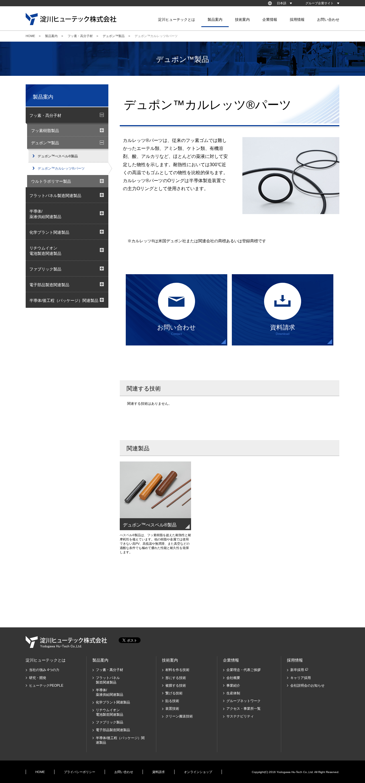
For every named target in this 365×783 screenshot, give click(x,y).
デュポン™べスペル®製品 (58, 156)
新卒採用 (297, 670)
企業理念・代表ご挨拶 (243, 670)
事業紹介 (233, 686)
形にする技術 (175, 678)
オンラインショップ (198, 772)
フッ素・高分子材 (80, 36)
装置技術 (172, 709)
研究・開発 (37, 678)
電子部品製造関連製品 (113, 730)
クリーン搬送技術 (179, 716)
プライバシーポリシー (79, 772)
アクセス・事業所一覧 (243, 709)
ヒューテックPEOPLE (46, 686)
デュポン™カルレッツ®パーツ (61, 168)
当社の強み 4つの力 (44, 670)
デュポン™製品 (114, 36)
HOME (30, 36)
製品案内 (51, 36)
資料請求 (158, 772)
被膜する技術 (175, 686)
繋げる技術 (173, 693)
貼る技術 (172, 701)
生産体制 (233, 693)
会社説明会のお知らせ (307, 686)
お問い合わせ (328, 19)
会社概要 (233, 678)
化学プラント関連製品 (113, 702)
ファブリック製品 (109, 722)
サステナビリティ (240, 716)
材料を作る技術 (177, 670)
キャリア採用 (300, 678)
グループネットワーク (243, 701)
